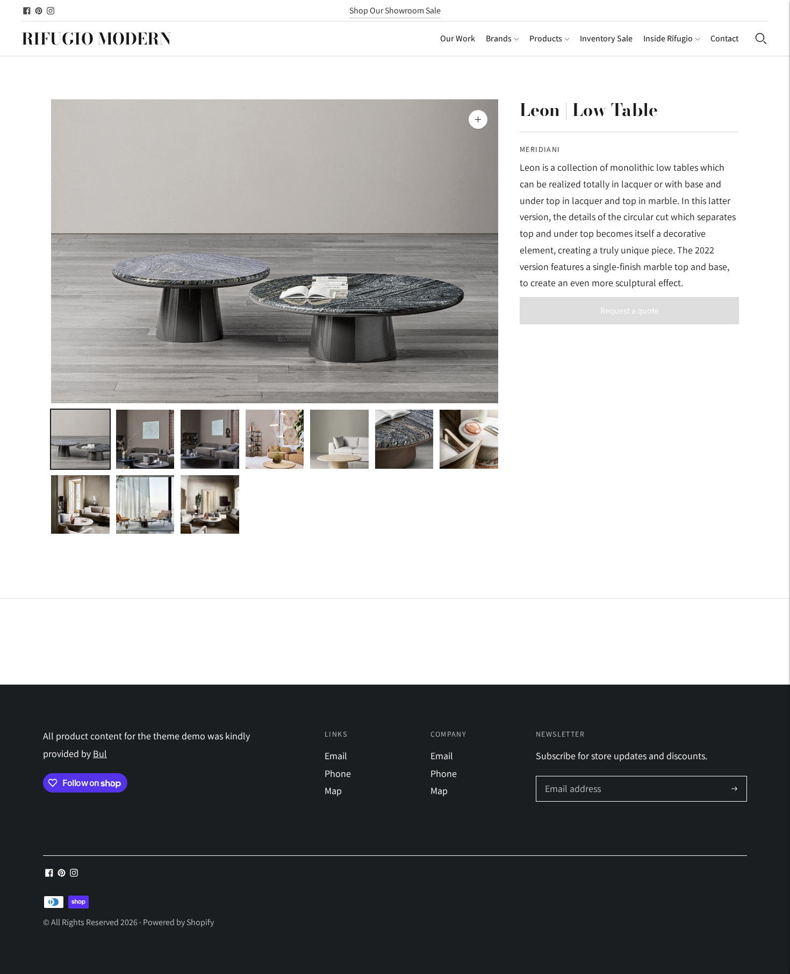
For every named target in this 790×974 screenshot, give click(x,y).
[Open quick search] (761, 38)
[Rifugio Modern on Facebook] (27, 10)
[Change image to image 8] (80, 504)
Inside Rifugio (668, 38)
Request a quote (629, 310)
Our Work (457, 38)
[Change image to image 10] (210, 504)
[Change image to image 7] (469, 439)
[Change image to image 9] (145, 504)
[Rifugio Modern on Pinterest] (38, 10)
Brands (499, 38)
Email (336, 756)
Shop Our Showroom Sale (395, 10)
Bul (100, 753)
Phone (338, 773)
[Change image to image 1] (80, 439)
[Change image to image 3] (210, 439)
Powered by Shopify (178, 922)
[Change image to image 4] (275, 439)
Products (545, 38)
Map (333, 790)
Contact (724, 38)
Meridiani (540, 149)
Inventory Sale (606, 38)
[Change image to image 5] (339, 439)
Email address (572, 777)
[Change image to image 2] (145, 439)
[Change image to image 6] (404, 439)
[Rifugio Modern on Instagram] (50, 10)
